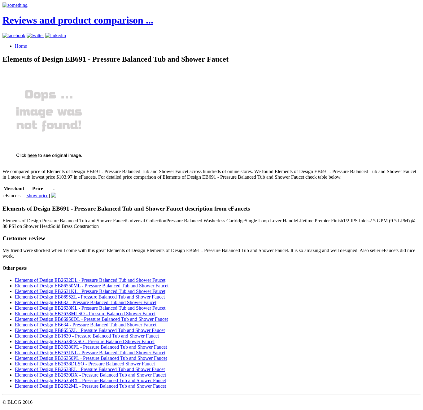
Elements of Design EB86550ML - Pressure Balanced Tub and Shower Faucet (91, 285)
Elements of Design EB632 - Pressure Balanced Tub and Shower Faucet (85, 302)
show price (37, 195)
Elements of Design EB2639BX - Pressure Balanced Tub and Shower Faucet (90, 374)
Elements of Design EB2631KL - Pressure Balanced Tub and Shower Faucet (90, 291)
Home (21, 46)
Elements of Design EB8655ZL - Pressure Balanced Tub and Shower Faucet (90, 330)
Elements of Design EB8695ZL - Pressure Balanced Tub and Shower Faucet (90, 296)
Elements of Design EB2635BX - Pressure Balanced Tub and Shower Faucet (90, 380)
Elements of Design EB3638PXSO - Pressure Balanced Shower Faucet (85, 341)
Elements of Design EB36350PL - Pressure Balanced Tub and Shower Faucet (91, 358)
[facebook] (13, 35)
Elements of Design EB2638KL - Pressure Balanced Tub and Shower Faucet (90, 308)
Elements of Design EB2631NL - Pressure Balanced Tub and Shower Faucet (90, 352)
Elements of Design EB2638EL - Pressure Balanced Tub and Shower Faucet (90, 369)
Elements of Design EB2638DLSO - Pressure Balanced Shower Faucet (85, 363)
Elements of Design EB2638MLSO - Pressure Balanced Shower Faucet (85, 313)
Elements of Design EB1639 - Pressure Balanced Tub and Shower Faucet (87, 335)
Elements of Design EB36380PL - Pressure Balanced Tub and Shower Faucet (91, 347)
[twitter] (35, 35)
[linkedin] (55, 35)
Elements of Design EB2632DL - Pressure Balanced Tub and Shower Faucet (90, 280)
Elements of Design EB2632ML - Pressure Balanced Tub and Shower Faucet (90, 386)
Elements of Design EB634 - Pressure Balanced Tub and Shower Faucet (85, 324)
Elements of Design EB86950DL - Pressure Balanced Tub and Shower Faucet (91, 319)
